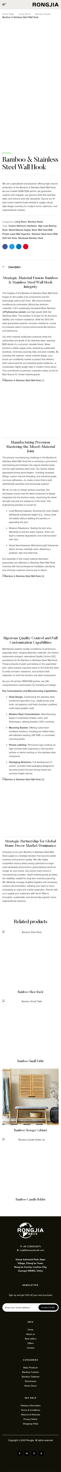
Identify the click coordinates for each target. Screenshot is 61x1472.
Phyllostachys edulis (14, 311)
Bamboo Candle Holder (31, 1199)
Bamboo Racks (43, 14)
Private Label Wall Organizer (16, 233)
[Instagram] (34, 1453)
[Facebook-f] (20, 1453)
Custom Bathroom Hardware (22, 225)
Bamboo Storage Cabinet (30, 1130)
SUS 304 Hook (9, 238)
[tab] (30, 266)
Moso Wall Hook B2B (42, 229)
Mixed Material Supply (19, 229)
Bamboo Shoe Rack (30, 992)
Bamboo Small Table (30, 1061)
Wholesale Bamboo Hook (30, 238)
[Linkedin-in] (27, 1453)
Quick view (30, 958)
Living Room (25, 14)
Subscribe (48, 1307)
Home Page (8, 14)
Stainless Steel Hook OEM (45, 233)
